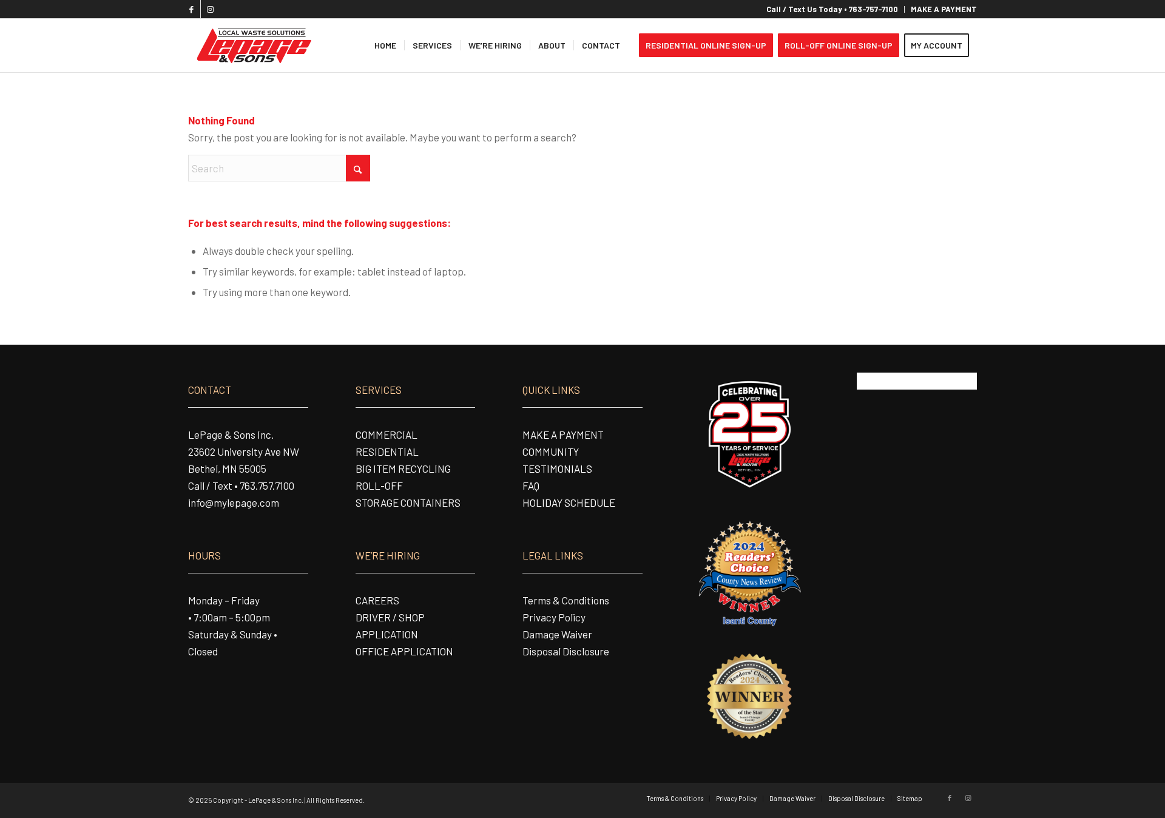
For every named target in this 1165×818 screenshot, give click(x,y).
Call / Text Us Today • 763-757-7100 (832, 9)
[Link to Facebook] (191, 9)
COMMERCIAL (386, 434)
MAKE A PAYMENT (944, 9)
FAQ (530, 485)
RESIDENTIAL (387, 451)
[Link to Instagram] (210, 9)
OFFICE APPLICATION (404, 651)
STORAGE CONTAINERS (408, 502)
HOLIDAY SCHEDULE (568, 502)
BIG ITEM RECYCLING (403, 468)
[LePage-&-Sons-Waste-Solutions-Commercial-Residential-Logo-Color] (253, 45)
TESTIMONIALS (557, 468)
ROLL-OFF (379, 485)
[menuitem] (832, 9)
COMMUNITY (550, 451)
